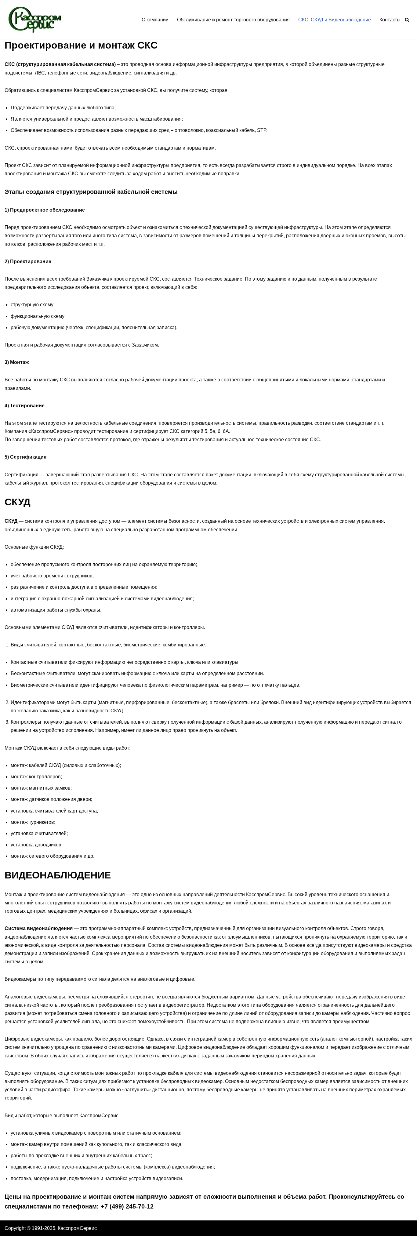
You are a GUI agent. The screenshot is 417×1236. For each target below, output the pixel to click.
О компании (155, 19)
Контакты (390, 19)
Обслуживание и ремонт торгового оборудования (233, 19)
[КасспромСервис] (37, 19)
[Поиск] (407, 19)
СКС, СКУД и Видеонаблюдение (334, 19)
